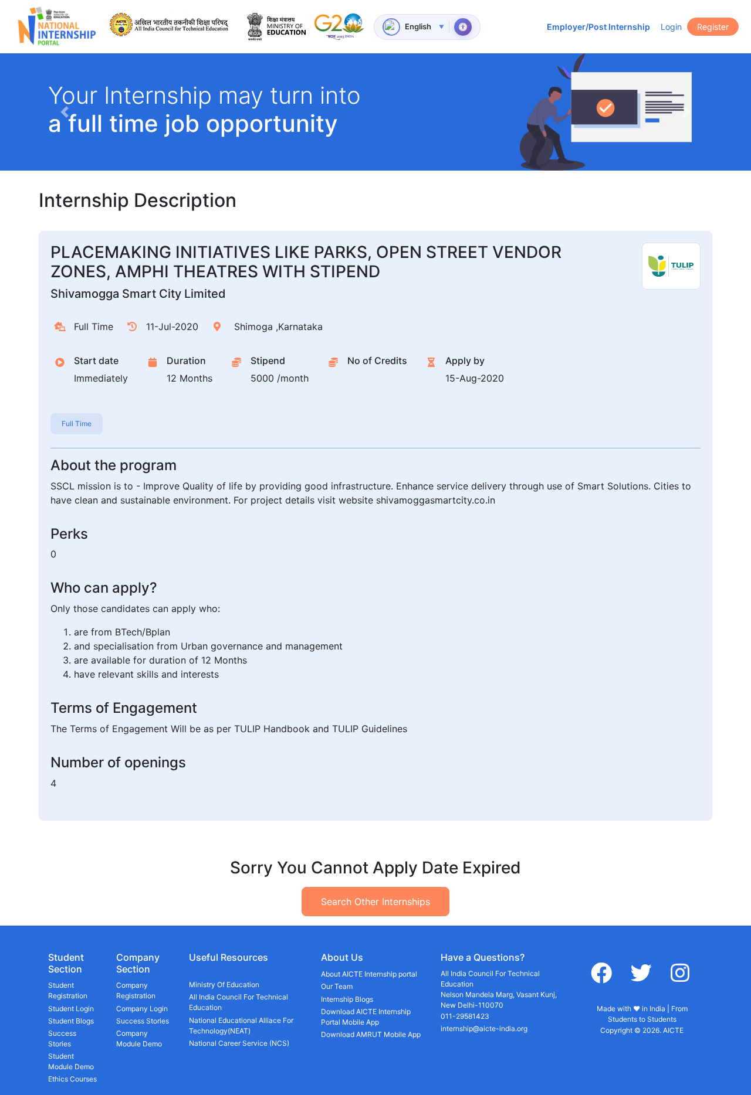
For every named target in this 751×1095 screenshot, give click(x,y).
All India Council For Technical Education (238, 1002)
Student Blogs (71, 1020)
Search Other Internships (375, 901)
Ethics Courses (72, 1078)
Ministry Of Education (224, 984)
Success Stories (62, 1038)
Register (713, 27)
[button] (64, 112)
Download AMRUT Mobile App (371, 1034)
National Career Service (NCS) (239, 1043)
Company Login (142, 1008)
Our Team (337, 986)
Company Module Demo (139, 1038)
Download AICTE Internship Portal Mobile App (366, 1016)
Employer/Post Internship (598, 27)
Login (671, 27)
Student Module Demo (71, 1061)
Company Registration (135, 990)
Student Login (71, 1008)
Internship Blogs (347, 999)
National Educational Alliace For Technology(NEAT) (241, 1025)
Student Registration (67, 990)
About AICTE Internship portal (369, 974)
